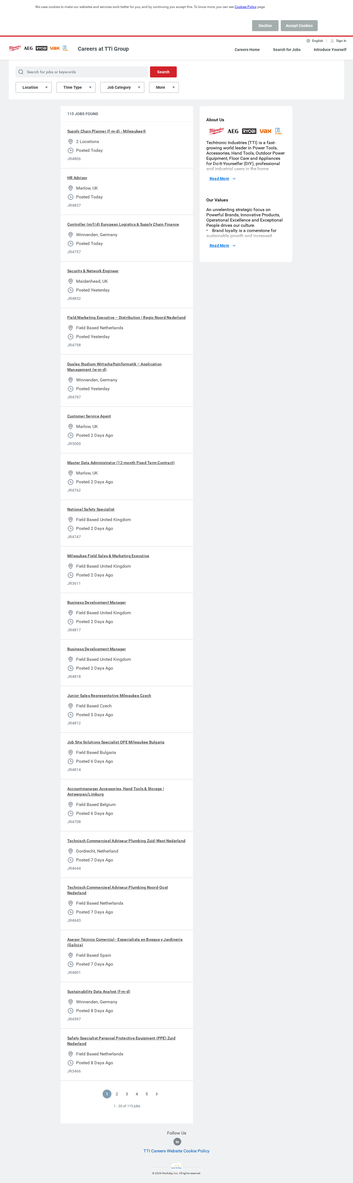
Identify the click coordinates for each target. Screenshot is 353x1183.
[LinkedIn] (177, 1142)
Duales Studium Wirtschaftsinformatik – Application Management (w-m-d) (114, 367)
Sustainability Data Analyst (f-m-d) (98, 991)
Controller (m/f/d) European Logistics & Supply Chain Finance (123, 224)
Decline (265, 25)
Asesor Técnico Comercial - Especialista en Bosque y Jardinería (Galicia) (125, 942)
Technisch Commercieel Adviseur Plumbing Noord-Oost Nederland (117, 890)
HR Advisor (77, 178)
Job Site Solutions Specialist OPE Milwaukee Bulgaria (115, 742)
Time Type (72, 87)
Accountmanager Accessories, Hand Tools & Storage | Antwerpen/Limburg (115, 791)
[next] (156, 1094)
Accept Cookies (299, 25)
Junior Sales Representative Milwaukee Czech (109, 695)
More (160, 87)
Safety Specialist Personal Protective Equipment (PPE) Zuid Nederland (121, 1041)
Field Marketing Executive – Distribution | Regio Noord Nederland (126, 317)
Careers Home (247, 49)
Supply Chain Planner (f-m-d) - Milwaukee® (106, 131)
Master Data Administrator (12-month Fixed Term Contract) (121, 462)
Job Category (119, 87)
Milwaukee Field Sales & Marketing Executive (108, 556)
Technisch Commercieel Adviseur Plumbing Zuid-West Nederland (126, 841)
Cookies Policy (245, 7)
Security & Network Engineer (93, 271)
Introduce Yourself (330, 49)
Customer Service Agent (89, 416)
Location (30, 87)
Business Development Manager (96, 602)
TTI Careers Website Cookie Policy (176, 1151)
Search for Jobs (287, 49)
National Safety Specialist (90, 509)
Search (163, 72)
